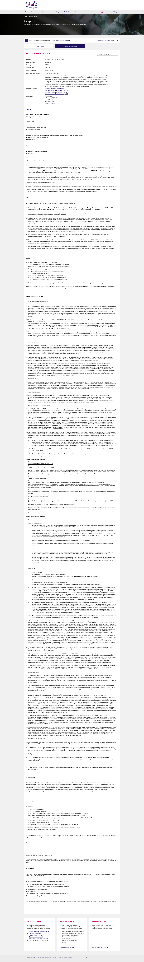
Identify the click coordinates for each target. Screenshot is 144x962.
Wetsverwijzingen (31, 88)
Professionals (79, 12)
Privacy (37, 957)
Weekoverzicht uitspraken (100, 947)
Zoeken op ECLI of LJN (35, 935)
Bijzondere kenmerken (33, 73)
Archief (65, 957)
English (28, 957)
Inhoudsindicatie (31, 76)
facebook (109, 957)
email (98, 957)
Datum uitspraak (31, 62)
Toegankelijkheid (48, 957)
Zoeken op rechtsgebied (36, 937)
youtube (117, 957)
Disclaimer (70, 957)
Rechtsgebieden (31, 70)
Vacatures (60, 957)
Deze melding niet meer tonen (105, 40)
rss (95, 957)
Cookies (42, 957)
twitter (107, 957)
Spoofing (55, 957)
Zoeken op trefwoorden (35, 933)
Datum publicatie (31, 65)
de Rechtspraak (69, 12)
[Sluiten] (117, 40)
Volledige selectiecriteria (67, 947)
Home (27, 12)
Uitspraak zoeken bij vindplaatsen (38, 940)
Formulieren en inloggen (111, 12)
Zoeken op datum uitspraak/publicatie (39, 931)
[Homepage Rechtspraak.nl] (31, 4)
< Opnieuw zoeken (38, 46)
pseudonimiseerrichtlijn (63, 40)
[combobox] (107, 54)
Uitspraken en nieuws (47, 12)
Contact (88, 12)
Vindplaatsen (30, 96)
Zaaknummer (30, 67)
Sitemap (33, 957)
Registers (59, 12)
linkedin (114, 957)
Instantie (28, 59)
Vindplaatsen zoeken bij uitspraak (38, 938)
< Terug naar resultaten (70, 46)
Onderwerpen (35, 12)
